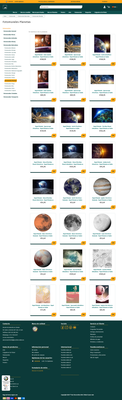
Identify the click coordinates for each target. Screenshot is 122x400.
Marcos (15, 12)
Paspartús (88, 12)
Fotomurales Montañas (10, 61)
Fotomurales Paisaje (9, 73)
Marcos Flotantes (52, 12)
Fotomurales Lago (9, 59)
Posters (63, 12)
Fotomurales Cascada (10, 52)
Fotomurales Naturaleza (10, 68)
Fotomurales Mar (8, 64)
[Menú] (9, 376)
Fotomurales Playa (9, 83)
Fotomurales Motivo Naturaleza (12, 66)
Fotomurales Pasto (9, 75)
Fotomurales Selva (9, 88)
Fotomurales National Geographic (13, 70)
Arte (70, 12)
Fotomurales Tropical (10, 90)
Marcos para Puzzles (38, 12)
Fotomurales (78, 12)
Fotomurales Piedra (9, 77)
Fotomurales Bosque (10, 50)
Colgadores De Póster (100, 12)
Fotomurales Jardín (9, 57)
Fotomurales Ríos (9, 86)
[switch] (6, 389)
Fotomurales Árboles (10, 48)
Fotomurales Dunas (9, 54)
